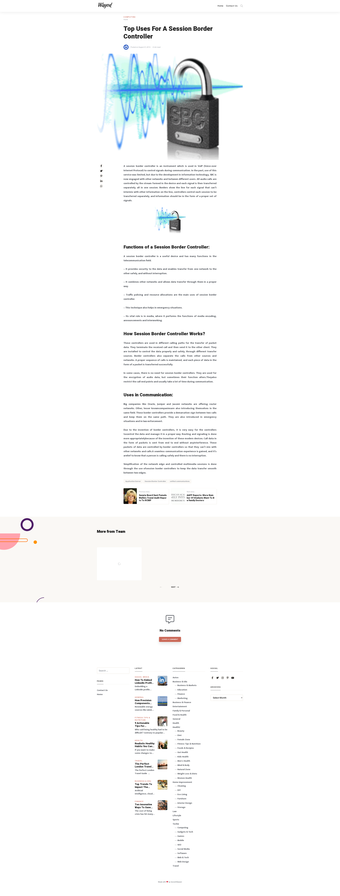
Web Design (183, 862)
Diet (179, 735)
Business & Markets (187, 685)
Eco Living (182, 794)
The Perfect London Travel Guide (143, 765)
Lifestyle (177, 815)
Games (180, 836)
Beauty (180, 731)
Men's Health (183, 761)
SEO (179, 845)
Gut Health (182, 752)
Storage (181, 807)
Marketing (182, 698)
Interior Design (184, 803)
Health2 (176, 727)
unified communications (180, 481)
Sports (176, 819)
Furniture (181, 799)
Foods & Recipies (123, 551)
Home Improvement (182, 782)
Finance (139, 801)
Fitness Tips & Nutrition (189, 744)
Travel (139, 761)
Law (175, 811)
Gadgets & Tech (185, 832)
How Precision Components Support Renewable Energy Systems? (145, 702)
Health (139, 740)
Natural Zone (183, 769)
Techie (176, 824)
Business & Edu (143, 781)
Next (173, 587)
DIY (179, 790)
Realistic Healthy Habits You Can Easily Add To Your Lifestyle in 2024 (144, 745)
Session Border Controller (155, 481)
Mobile (180, 840)
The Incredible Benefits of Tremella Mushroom (124, 558)
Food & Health (179, 715)
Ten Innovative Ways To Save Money (143, 806)
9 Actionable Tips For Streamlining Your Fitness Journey (142, 724)
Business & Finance (182, 702)
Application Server (133, 481)
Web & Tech (183, 857)
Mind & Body (183, 765)
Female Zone (183, 739)
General (139, 697)
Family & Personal (181, 711)
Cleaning (181, 786)
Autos (175, 677)
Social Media (142, 677)
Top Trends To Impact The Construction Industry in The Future (144, 786)
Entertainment (180, 706)
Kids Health (182, 757)
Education (182, 690)
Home (220, 6)
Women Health (184, 778)
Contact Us (231, 6)
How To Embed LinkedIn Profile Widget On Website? (144, 681)
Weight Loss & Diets (187, 774)
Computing (130, 17)
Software (182, 853)
